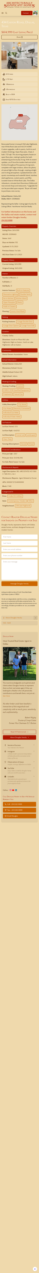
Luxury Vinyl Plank (17, 311)
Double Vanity (25, 294)
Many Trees (7, 439)
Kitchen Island (21, 298)
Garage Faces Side (27, 326)
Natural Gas (18, 394)
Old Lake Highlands (23, 506)
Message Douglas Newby (19, 584)
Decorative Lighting (10, 294)
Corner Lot (20, 435)
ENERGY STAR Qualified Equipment (16, 390)
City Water (7, 408)
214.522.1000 (6, 220)
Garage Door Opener (11, 326)
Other (30, 501)
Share (19, 37)
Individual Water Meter (11, 417)
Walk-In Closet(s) (9, 306)
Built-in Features (23, 290)
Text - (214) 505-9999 (14, 810)
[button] (19, 121)
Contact (26, 13)
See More (6, 696)
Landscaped (31, 435)
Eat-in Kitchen (8, 298)
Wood (31, 444)
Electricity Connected (22, 408)
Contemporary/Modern (17, 501)
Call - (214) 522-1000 (14, 804)
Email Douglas (12, 816)
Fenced (23, 444)
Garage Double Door (25, 321)
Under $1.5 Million (15, 496)
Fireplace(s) (7, 394)
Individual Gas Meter (11, 412)
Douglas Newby (8, 636)
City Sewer (22, 404)
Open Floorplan (9, 302)
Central (20, 386)
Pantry (20, 302)
